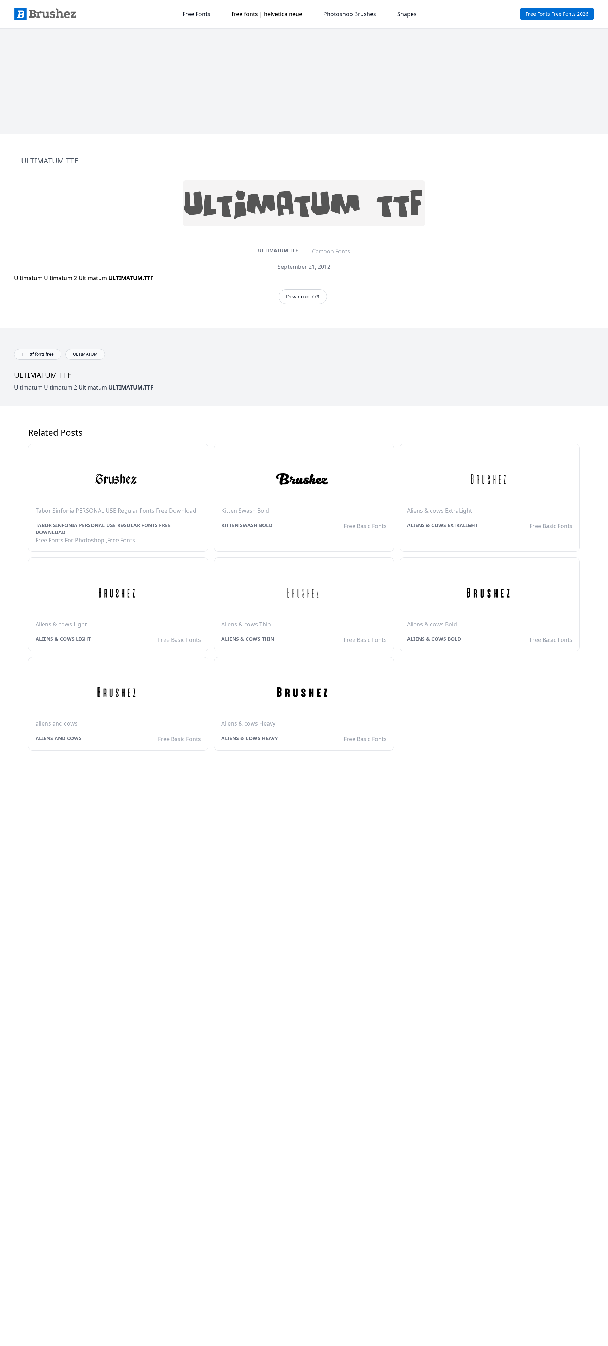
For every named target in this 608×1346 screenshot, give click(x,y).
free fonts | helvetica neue (267, 14)
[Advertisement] (304, 81)
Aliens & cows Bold (434, 639)
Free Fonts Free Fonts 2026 (557, 14)
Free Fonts (196, 14)
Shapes (407, 14)
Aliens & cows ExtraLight (442, 525)
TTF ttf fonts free (37, 354)
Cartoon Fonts (331, 251)
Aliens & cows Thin (247, 639)
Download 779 (302, 296)
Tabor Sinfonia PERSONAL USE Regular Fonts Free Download (103, 529)
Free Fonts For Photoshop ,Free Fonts (85, 540)
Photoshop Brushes (349, 14)
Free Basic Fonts (365, 526)
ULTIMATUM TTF (278, 250)
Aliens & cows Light (63, 639)
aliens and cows (59, 738)
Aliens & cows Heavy (249, 738)
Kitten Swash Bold (246, 525)
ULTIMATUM (85, 354)
